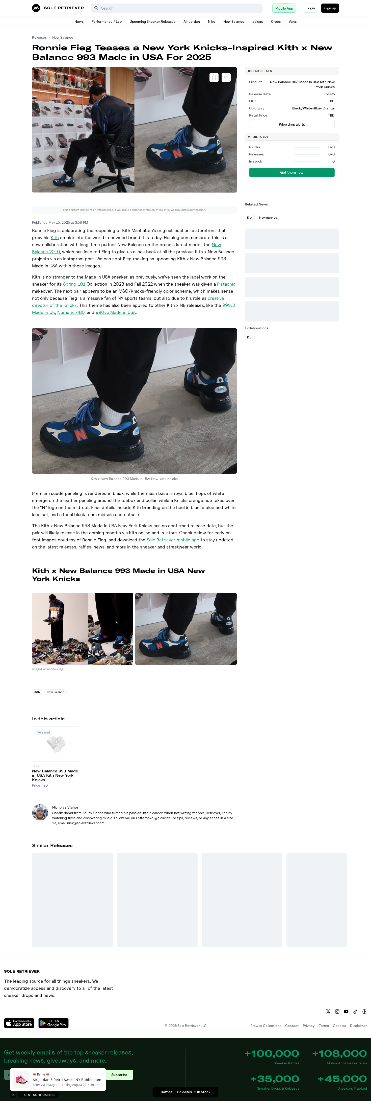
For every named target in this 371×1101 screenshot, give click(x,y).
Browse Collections (265, 1025)
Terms (324, 1025)
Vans (293, 21)
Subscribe (119, 1074)
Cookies (339, 1025)
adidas (257, 21)
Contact (292, 1025)
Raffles (166, 1092)
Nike (211, 21)
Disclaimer (358, 1025)
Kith (55, 237)
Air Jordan (191, 21)
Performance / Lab (107, 21)
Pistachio (226, 284)
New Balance (233, 21)
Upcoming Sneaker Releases (152, 21)
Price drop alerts (292, 124)
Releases (39, 37)
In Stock (203, 1092)
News (79, 21)
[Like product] (226, 77)
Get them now (291, 172)
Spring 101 (74, 284)
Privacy (309, 1025)
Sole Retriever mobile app (173, 539)
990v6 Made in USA (116, 312)
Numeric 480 (71, 312)
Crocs (276, 21)
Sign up (330, 8)
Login (310, 8)
